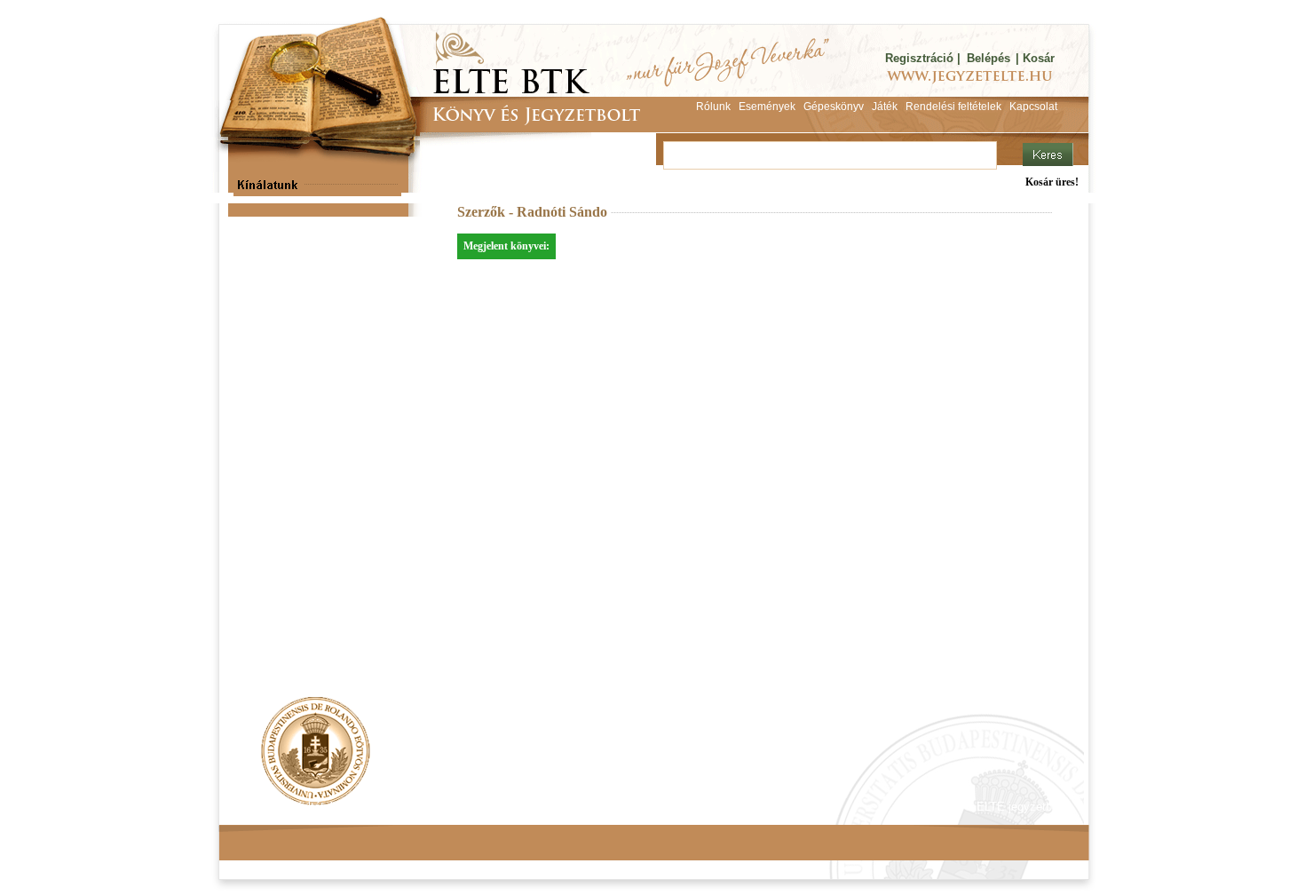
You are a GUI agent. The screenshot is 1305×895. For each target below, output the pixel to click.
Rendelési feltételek (294, 806)
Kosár (1039, 58)
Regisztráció (919, 58)
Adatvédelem (399, 806)
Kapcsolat (480, 806)
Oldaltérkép (556, 806)
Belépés (988, 58)
